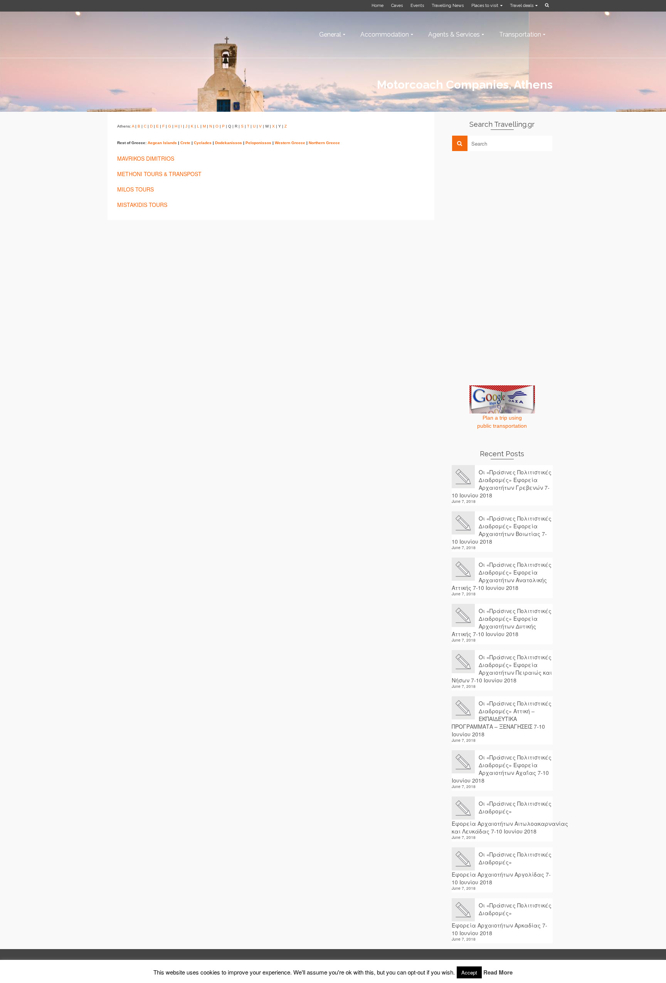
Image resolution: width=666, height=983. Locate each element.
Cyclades (203, 143)
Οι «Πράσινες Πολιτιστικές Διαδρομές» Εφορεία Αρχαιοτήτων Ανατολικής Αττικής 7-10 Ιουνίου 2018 (502, 576)
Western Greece (290, 143)
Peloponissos (258, 143)
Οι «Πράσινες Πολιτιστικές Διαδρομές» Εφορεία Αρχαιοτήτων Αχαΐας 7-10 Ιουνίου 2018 (502, 768)
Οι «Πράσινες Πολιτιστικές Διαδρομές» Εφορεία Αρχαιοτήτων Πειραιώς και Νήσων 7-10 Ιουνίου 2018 (502, 668)
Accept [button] (469, 972)
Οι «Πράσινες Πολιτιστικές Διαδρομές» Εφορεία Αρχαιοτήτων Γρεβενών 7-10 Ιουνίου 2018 (502, 483)
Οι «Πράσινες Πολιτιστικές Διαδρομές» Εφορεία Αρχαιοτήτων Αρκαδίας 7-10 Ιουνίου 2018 (502, 919)
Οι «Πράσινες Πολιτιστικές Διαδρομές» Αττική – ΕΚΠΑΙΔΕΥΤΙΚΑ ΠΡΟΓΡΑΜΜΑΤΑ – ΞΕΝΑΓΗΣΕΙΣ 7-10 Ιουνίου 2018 (502, 718)
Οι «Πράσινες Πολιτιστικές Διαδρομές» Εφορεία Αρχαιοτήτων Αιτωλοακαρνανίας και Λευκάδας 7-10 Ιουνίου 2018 (502, 817)
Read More (498, 972)
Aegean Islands (162, 143)
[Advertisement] (509, 211)
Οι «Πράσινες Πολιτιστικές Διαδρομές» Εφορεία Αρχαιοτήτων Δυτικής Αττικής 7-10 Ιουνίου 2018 (502, 622)
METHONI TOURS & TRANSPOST (159, 174)
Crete (185, 143)
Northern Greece (324, 143)
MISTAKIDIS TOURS (142, 204)
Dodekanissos (228, 143)
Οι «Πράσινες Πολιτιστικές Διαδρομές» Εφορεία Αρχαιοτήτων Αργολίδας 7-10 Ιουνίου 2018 (502, 868)
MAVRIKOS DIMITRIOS (145, 158)
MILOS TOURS (135, 189)
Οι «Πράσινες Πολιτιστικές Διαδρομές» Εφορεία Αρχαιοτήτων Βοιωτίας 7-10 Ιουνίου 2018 (502, 529)
